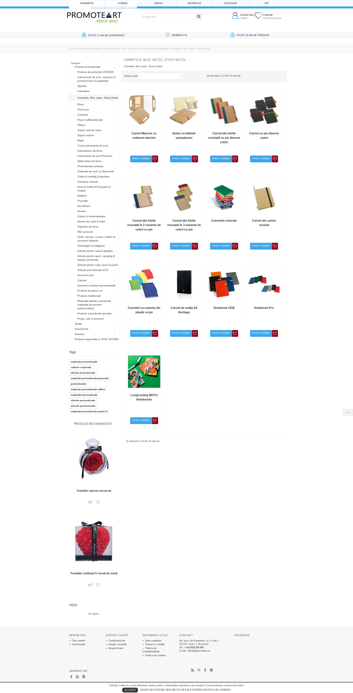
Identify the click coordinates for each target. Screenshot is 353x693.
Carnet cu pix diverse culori (264, 135)
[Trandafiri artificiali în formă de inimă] (94, 541)
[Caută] (199, 17)
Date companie (151, 640)
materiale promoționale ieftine (88, 389)
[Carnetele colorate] (224, 197)
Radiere (82, 195)
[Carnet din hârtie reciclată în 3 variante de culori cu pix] (184, 197)
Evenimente (87, 3)
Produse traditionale (89, 295)
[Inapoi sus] (348, 412)
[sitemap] (192, 670)
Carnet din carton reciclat (264, 223)
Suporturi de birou (87, 226)
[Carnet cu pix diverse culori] (264, 109)
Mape (80, 140)
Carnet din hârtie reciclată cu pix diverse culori (224, 138)
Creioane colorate (87, 181)
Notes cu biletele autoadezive (184, 135)
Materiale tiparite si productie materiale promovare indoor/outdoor (94, 304)
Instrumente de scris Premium (94, 155)
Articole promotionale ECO (92, 270)
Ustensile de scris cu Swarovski (95, 171)
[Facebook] (71, 677)
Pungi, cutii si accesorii (90, 318)
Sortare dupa (131, 76)
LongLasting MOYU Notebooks (144, 397)
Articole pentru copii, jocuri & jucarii (97, 264)
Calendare (83, 91)
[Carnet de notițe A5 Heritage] (184, 284)
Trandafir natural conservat (93, 490)
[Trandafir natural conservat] (94, 459)
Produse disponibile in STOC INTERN (96, 339)
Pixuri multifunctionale (90, 119)
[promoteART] (94, 17)
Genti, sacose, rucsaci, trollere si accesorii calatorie (96, 238)
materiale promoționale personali (90, 378)
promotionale (78, 383)
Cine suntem (77, 640)
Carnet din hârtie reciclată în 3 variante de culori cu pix (184, 225)
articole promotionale (83, 406)
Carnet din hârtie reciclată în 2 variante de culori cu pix (144, 225)
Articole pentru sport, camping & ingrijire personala (96, 258)
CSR (266, 3)
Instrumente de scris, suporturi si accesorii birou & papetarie (137, 48)
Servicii (158, 3)
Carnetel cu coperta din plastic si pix (144, 310)
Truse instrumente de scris (92, 145)
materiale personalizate (84, 395)
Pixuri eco (83, 109)
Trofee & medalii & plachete (93, 176)
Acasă (72, 48)
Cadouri (82, 280)
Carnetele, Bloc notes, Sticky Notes (97, 97)
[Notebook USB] (224, 284)
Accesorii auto (85, 275)
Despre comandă (116, 644)
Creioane (82, 114)
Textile (78, 323)
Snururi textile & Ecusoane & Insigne (93, 188)
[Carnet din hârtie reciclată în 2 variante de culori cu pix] (144, 197)
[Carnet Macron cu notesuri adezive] (144, 109)
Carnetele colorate (224, 220)
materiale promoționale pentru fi (89, 411)
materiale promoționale (84, 361)
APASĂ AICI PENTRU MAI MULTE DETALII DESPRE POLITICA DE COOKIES (185, 689)
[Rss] (77, 677)
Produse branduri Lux (90, 290)
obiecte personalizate (83, 400)
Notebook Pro (264, 307)
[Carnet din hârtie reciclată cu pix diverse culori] (224, 109)
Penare (81, 211)
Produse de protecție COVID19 (95, 71)
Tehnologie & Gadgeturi (91, 245)
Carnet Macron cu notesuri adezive (144, 135)
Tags (72, 352)
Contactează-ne (115, 640)
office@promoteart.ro (199, 650)
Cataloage (230, 3)
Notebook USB (224, 307)
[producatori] (199, 670)
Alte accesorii (85, 231)
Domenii (122, 3)
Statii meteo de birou (89, 161)
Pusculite (82, 200)
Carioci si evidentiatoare (91, 216)
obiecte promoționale (83, 372)
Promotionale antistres (90, 166)
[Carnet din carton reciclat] (264, 197)
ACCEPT (130, 690)
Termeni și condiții (153, 644)
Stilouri (81, 125)
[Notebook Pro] (264, 284)
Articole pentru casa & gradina (95, 250)
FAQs (73, 605)
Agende (81, 85)
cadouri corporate (81, 367)
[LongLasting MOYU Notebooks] (144, 371)
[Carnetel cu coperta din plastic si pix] (144, 284)
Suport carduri (85, 135)
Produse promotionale (90, 48)
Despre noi (194, 3)
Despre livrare (114, 648)
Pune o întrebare (141, 158)
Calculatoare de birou (89, 150)
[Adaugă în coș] (89, 502)
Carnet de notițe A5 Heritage (184, 310)
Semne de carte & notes (91, 221)
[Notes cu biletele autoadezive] (184, 109)
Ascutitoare (83, 205)
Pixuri (80, 104)
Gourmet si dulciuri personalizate (96, 285)
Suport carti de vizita (89, 130)
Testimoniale (77, 644)
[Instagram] (83, 677)
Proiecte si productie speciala (94, 313)
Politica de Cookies (154, 655)
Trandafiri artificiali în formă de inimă (93, 573)
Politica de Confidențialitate (151, 650)
